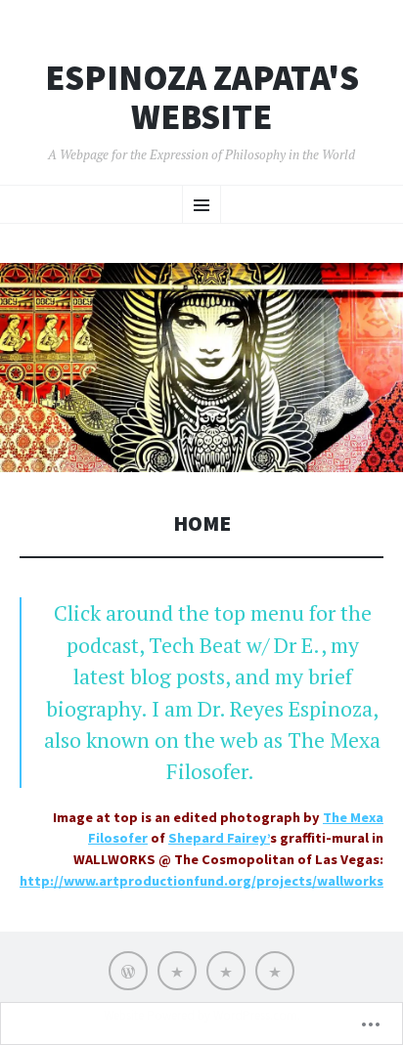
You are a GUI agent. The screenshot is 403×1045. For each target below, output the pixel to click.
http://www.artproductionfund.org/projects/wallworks (201, 881)
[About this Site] (274, 970)
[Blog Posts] (226, 970)
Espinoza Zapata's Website (202, 97)
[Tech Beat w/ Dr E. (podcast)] (177, 970)
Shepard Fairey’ (219, 838)
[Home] (128, 970)
